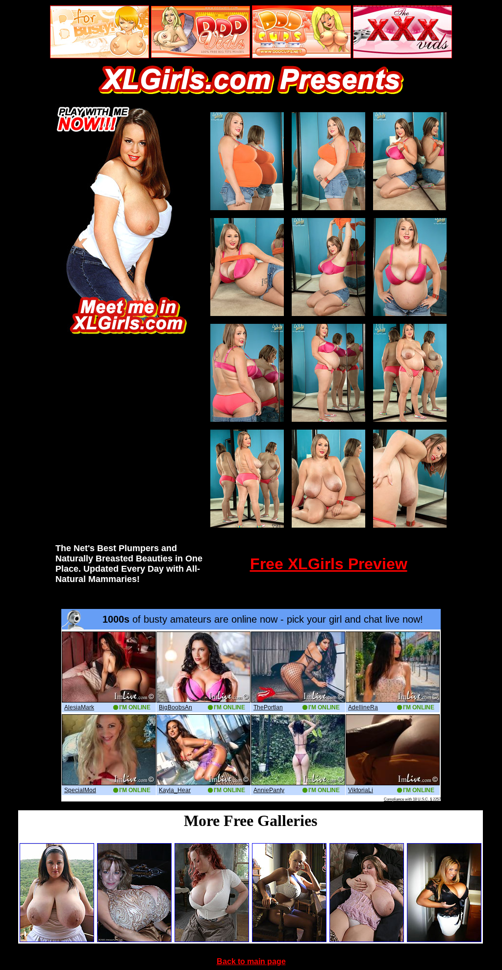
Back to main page (251, 961)
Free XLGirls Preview (328, 564)
